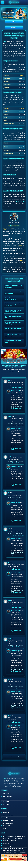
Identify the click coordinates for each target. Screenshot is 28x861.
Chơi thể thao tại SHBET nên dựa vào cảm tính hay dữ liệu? (13, 311)
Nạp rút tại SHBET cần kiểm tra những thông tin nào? (13, 329)
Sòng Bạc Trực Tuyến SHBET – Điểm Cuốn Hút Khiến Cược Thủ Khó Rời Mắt (14, 366)
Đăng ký (14, 21)
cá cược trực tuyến (20, 201)
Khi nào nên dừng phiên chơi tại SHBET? (13, 341)
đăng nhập (10, 756)
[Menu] (2, 2)
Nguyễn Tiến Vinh (14, 226)
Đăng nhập (14, 27)
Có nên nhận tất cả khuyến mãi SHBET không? (13, 323)
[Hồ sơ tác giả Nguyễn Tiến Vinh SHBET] (14, 217)
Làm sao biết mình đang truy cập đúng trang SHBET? (13, 292)
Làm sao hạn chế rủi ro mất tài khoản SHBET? (13, 335)
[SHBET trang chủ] (14, 773)
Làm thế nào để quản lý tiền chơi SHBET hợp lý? (13, 317)
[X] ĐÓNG (24, 855)
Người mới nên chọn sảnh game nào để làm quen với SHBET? (14, 298)
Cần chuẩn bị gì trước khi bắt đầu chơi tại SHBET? (13, 286)
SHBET (5, 41)
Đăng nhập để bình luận (18, 387)
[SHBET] (14, 2)
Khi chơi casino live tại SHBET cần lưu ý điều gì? (13, 304)
